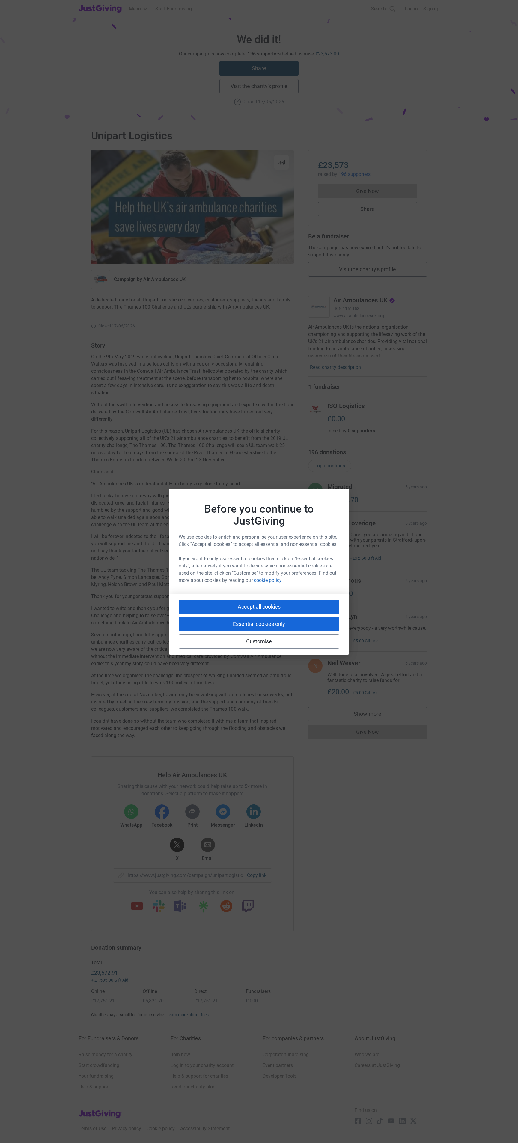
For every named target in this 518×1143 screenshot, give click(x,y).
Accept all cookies (259, 606)
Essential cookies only (259, 624)
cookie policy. (268, 580)
